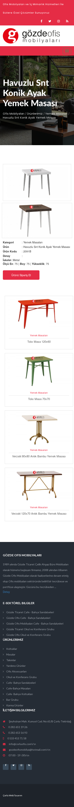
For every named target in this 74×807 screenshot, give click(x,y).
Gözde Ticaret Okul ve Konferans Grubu (30, 629)
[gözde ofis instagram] (59, 21)
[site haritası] (67, 21)
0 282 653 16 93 (17, 732)
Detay (6, 592)
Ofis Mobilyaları (13, 114)
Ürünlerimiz (35, 114)
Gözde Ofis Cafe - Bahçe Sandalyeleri (28, 617)
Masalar (10, 654)
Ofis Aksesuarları (16, 671)
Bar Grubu (12, 699)
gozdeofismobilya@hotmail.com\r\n (29, 749)
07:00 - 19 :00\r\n (18, 755)
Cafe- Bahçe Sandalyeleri (21, 682)
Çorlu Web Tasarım (12, 795)
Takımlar (11, 660)
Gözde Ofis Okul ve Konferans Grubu (28, 634)
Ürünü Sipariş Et (21, 275)
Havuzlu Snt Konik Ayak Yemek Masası (29, 118)
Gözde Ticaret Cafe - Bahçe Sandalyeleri (30, 612)
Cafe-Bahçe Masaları (18, 688)
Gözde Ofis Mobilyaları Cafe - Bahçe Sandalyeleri (34, 623)
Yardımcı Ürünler (16, 665)
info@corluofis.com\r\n (22, 744)
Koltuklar (11, 648)
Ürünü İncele (39, 330)
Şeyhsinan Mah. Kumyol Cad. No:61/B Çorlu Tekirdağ (39, 721)
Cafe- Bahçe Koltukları (19, 694)
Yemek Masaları (56, 114)
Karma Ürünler (14, 705)
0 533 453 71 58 (16, 738)
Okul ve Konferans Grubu (21, 677)
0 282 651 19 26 (17, 727)
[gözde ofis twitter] (50, 21)
